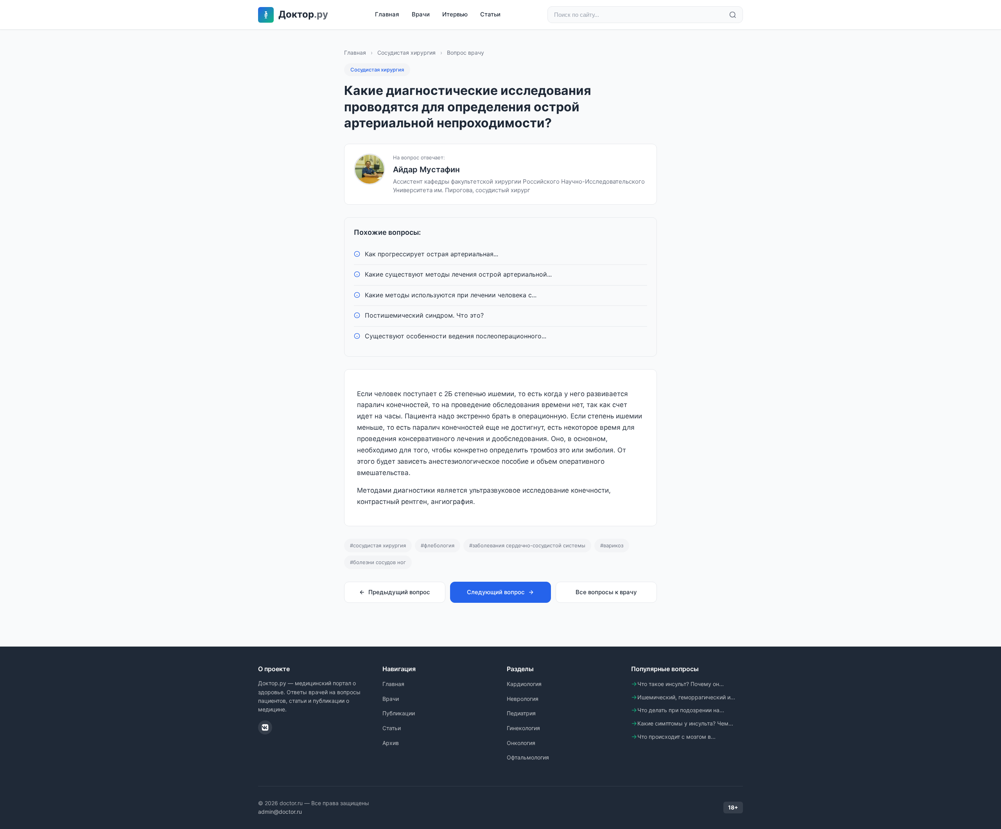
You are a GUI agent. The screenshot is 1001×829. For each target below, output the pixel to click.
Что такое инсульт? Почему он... (680, 684)
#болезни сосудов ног (378, 562)
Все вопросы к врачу (606, 592)
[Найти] (733, 15)
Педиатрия (521, 713)
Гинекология (523, 728)
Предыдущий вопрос (399, 592)
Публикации (398, 713)
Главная (387, 14)
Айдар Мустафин (426, 169)
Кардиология (524, 684)
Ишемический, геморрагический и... (686, 697)
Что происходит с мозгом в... (676, 736)
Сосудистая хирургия (406, 52)
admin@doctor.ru (280, 811)
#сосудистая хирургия (378, 545)
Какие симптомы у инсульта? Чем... (685, 723)
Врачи (421, 14)
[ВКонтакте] (265, 727)
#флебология (437, 545)
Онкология (521, 743)
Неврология (522, 698)
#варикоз (611, 545)
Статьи (490, 14)
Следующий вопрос (496, 592)
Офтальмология (528, 757)
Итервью (455, 14)
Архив (390, 743)
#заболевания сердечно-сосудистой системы (527, 545)
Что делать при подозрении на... (680, 710)
